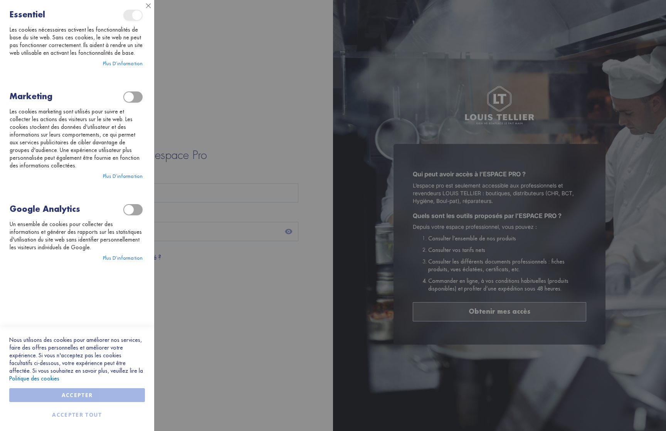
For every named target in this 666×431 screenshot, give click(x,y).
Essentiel (133, 15)
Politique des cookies (34, 378)
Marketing (133, 97)
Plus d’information (123, 63)
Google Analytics (133, 209)
